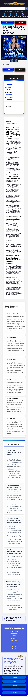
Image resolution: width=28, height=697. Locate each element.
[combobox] (12, 8)
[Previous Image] (2, 48)
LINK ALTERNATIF (15, 688)
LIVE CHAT (15, 692)
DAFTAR (20, 22)
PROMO (15, 677)
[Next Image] (25, 48)
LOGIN (7, 22)
